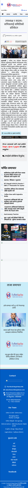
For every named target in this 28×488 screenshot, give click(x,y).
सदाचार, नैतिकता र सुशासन (12, 180)
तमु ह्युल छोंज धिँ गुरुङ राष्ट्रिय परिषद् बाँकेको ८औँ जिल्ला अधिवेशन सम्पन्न (14, 356)
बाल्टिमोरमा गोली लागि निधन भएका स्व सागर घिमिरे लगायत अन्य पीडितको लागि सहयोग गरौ (14, 175)
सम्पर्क (14, 485)
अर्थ (14, 443)
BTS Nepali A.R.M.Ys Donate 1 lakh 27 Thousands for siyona (14, 184)
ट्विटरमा (10, 147)
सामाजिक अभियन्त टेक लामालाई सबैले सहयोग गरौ (14, 190)
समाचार (8, 14)
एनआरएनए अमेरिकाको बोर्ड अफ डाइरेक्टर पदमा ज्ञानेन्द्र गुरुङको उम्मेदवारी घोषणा (13, 201)
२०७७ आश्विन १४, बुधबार (17, 36)
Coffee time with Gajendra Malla (13, 195)
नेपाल (21, 14)
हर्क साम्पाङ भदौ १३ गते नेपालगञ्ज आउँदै (14, 306)
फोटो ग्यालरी (14, 460)
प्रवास (14, 457)
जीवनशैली (14, 452)
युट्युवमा (16, 147)
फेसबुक (4, 147)
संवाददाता (8, 36)
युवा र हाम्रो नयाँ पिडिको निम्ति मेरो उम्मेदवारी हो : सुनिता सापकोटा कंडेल (15, 219)
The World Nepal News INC (17, 487)
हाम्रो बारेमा (18, 485)
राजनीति (15, 14)
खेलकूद (14, 449)
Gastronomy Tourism (11, 214)
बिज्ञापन (10, 485)
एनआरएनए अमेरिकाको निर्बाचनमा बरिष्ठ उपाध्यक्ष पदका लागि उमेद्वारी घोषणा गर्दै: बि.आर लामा (14, 209)
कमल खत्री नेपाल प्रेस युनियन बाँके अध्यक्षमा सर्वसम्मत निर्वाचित (14, 331)
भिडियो (14, 462)
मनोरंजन (14, 465)
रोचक (14, 446)
